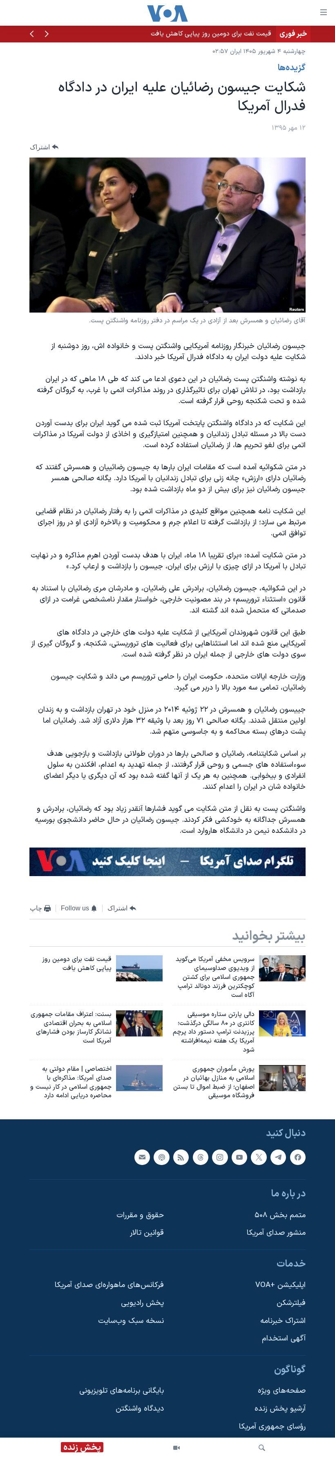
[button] (46, 35)
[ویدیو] (176, 1448)
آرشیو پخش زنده (280, 1408)
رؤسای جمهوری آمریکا (272, 1426)
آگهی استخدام (284, 1339)
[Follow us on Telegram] (278, 1157)
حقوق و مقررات (140, 1215)
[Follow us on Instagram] (220, 1157)
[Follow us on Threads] (200, 1157)
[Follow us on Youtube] (239, 1157)
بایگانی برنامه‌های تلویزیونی (121, 1391)
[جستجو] (262, 1448)
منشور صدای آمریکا (276, 1233)
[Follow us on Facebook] (298, 1157)
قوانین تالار (147, 1233)
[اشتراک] (142, 1157)
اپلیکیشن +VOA (280, 1285)
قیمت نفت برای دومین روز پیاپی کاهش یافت (211, 34)
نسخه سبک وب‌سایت (131, 1321)
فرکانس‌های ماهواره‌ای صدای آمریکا (109, 1285)
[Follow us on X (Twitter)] (258, 1157)
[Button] (44, 147)
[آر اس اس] (181, 1157)
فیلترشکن (291, 1303)
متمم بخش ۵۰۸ (280, 1215)
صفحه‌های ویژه (282, 1391)
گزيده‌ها (292, 68)
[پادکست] (161, 1157)
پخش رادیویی (142, 1303)
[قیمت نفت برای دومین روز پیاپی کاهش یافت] (139, 968)
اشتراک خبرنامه (283, 1321)
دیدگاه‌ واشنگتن (140, 1408)
